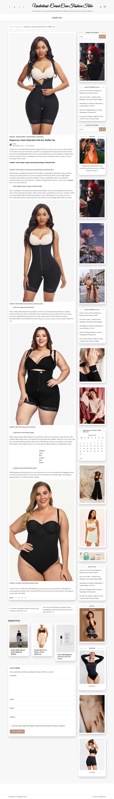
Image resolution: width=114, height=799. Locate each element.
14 (94, 446)
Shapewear (39, 136)
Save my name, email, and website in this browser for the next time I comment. (38, 726)
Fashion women (20, 136)
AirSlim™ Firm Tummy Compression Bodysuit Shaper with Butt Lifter (31, 169)
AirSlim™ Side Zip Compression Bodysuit (22, 427)
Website (12, 717)
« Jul (81, 458)
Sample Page (57, 17)
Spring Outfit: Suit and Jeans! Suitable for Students (18, 652)
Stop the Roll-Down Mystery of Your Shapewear (40, 652)
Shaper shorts (31, 136)
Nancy (14, 143)
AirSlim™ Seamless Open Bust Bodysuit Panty (23, 583)
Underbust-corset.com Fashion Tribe (62, 6)
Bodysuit (12, 136)
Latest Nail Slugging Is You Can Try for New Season (65, 656)
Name (12, 699)
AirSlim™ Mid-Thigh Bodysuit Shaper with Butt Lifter (26, 303)
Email (12, 708)
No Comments (30, 145)
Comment (13, 675)
